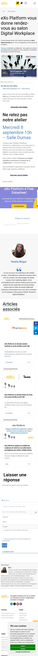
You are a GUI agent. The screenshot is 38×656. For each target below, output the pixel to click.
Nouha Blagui (19, 261)
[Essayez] (17, 3)
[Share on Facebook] (36, 323)
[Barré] (10, 512)
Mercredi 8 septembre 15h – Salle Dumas (16, 89)
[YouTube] (17, 604)
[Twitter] (14, 604)
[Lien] (20, 512)
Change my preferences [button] (23, 652)
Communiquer (23, 615)
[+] (25, 512)
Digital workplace (6, 637)
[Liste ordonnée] (12, 512)
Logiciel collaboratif (6, 639)
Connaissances (23, 620)
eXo (22, 218)
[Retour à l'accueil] (4, 4)
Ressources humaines (7, 615)
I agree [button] (23, 646)
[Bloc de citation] (16, 512)
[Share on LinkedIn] (36, 332)
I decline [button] (22, 649)
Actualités (27, 218)
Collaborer (22, 618)
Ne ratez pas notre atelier (9, 86)
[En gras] (3, 512)
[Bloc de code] (18, 512)
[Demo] (22, 3)
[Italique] (6, 512)
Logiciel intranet (5, 642)
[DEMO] (36, 22)
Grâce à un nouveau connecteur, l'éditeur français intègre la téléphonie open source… (19, 456)
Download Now (19, 206)
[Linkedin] (11, 604)
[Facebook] (20, 604)
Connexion (6, 500)
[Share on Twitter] (36, 328)
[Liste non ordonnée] (14, 512)
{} (22, 512)
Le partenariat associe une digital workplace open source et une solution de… (18, 405)
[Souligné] (8, 512)
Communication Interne (7, 613)
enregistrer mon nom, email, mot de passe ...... (17, 530)
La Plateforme (23, 613)
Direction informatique (7, 618)
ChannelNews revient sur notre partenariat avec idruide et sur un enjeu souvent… (18, 354)
